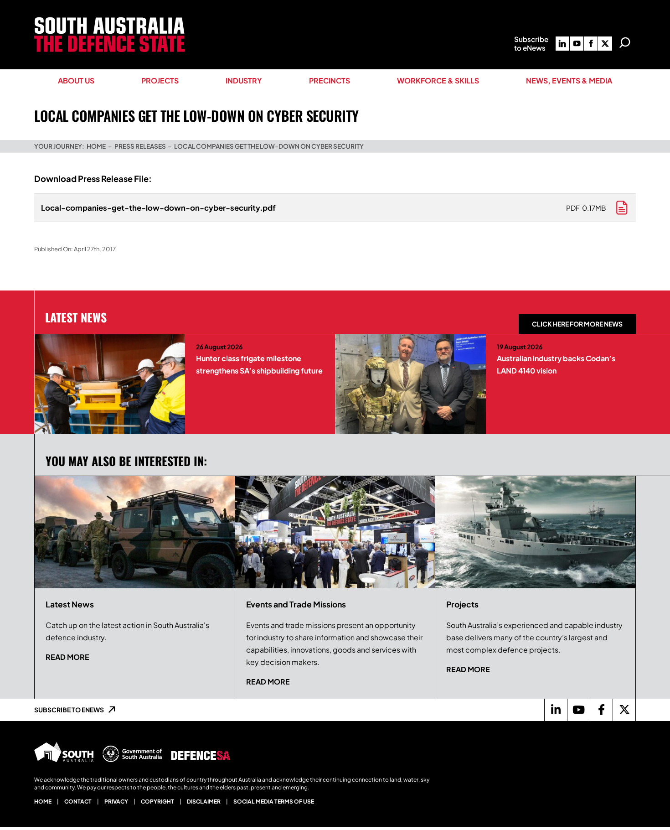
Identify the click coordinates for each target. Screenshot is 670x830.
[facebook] (591, 43)
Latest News (76, 317)
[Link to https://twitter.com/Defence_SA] (624, 709)
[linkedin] (562, 43)
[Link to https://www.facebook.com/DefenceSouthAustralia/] (601, 709)
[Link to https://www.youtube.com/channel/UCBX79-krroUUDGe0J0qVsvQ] (578, 709)
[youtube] (576, 43)
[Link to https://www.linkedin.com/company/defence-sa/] (555, 709)
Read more (67, 657)
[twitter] (605, 43)
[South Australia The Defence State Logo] (109, 20)
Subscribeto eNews (531, 43)
